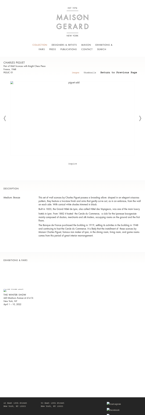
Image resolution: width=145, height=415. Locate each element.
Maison (86, 45)
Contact (87, 49)
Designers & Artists (64, 45)
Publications (68, 49)
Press (52, 49)
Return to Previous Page (118, 73)
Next (140, 118)
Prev (5, 118)
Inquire (72, 164)
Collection (40, 45)
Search (101, 49)
